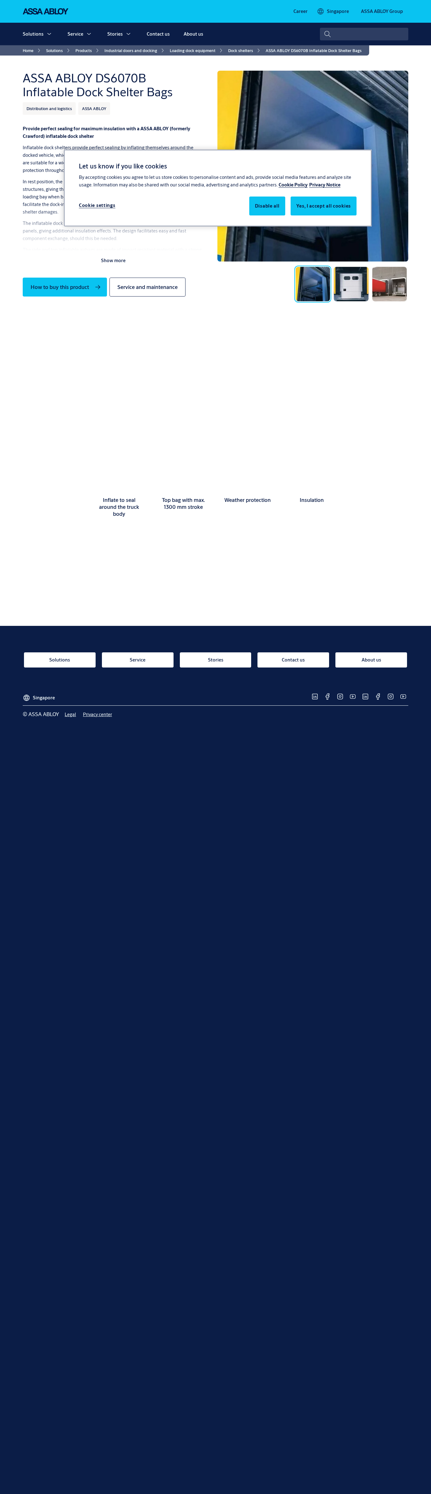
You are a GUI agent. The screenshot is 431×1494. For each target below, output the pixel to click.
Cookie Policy (293, 185)
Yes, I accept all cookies (323, 206)
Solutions (33, 34)
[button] (49, 34)
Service (75, 34)
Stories (115, 34)
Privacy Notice (324, 185)
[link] (300, 11)
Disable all (267, 206)
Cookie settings (97, 205)
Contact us (158, 34)
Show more (113, 260)
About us (193, 34)
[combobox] (364, 34)
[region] (218, 188)
